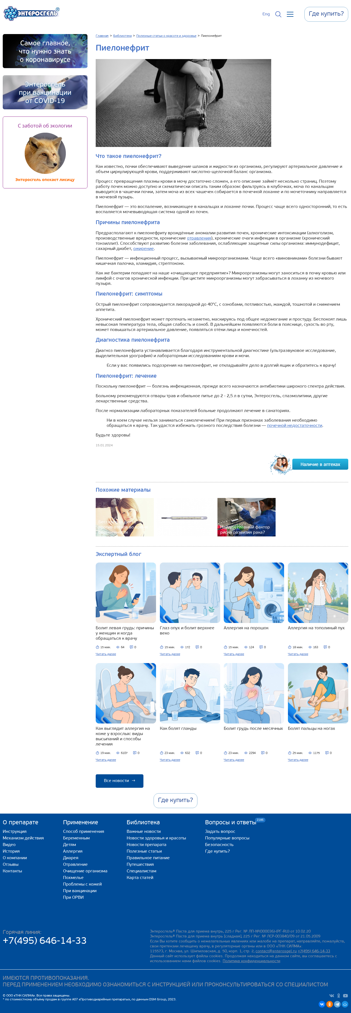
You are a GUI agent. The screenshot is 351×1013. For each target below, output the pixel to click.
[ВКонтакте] (322, 1004)
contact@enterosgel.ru (276, 951)
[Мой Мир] (345, 1004)
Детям (69, 845)
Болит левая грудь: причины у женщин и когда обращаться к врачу (125, 633)
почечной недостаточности (294, 426)
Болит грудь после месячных (253, 729)
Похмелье (73, 878)
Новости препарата (146, 845)
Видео (9, 845)
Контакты (12, 871)
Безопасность (219, 845)
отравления (199, 238)
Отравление (75, 864)
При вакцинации (80, 891)
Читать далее (106, 654)
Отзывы (10, 864)
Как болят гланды (178, 729)
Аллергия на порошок (246, 628)
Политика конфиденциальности (251, 961)
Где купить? (217, 851)
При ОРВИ (73, 897)
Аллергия (73, 851)
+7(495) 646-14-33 (45, 941)
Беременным (76, 838)
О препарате (20, 823)
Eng (266, 14)
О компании (15, 858)
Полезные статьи (144, 851)
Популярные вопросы (227, 838)
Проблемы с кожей (82, 884)
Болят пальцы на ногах (311, 729)
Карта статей (140, 878)
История (11, 851)
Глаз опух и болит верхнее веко (187, 631)
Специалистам (141, 871)
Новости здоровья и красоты (156, 838)
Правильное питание (148, 858)
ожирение (143, 249)
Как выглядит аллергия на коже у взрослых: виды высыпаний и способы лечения (123, 737)
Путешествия (140, 864)
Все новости (119, 781)
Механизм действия (23, 838)
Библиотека (143, 823)
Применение (80, 823)
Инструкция (15, 832)
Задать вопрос (220, 832)
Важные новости (144, 832)
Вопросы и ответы (230, 822)
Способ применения (83, 832)
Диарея (70, 858)
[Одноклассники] (329, 1004)
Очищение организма (85, 871)
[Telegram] (337, 1004)
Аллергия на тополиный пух (316, 628)
